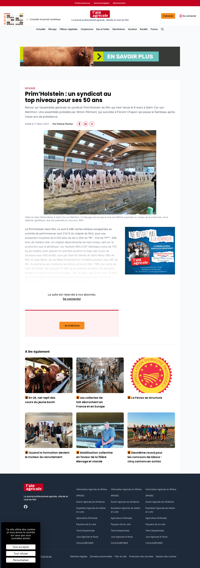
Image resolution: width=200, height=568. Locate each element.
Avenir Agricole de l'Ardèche (90, 501)
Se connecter (72, 299)
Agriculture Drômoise (87, 518)
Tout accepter (20, 546)
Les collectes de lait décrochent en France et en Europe (90, 402)
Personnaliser (21, 560)
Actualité (40, 29)
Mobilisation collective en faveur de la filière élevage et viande (94, 457)
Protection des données (141, 556)
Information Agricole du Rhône (91, 489)
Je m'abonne (72, 325)
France (154, 29)
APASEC (80, 495)
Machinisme (118, 29)
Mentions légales (78, 556)
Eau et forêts (102, 29)
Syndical (132, 29)
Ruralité (144, 29)
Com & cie (46, 556)
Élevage (52, 29)
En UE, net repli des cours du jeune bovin (40, 400)
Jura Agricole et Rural (87, 536)
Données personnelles (101, 556)
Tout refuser (21, 553)
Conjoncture (87, 29)
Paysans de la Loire (86, 524)
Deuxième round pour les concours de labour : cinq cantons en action (145, 457)
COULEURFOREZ (85, 543)
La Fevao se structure (145, 398)
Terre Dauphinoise (85, 530)
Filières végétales (69, 29)
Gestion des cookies (166, 556)
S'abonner (168, 16)
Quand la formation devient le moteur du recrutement (47, 455)
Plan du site (121, 556)
